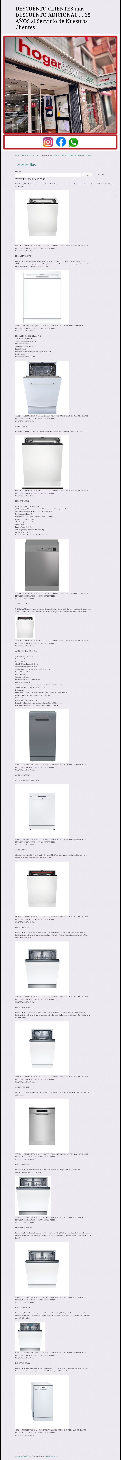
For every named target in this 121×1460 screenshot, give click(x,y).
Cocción (57, 155)
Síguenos (89, 155)
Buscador (18, 172)
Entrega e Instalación (69, 155)
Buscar (87, 175)
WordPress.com (51, 1456)
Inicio (17, 155)
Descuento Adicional (28, 155)
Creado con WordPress (22, 1456)
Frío (38, 155)
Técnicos (81, 155)
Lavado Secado (47, 155)
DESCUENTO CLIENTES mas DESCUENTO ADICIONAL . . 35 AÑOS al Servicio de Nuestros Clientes (53, 18)
